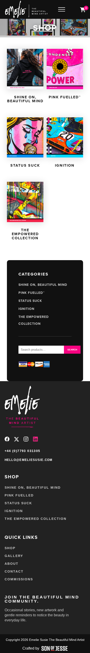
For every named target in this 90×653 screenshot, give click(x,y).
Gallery (14, 556)
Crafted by (30, 648)
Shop (10, 548)
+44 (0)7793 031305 (22, 451)
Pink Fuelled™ (31, 292)
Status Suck (30, 300)
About (11, 563)
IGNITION (26, 308)
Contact (14, 571)
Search (72, 349)
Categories (33, 274)
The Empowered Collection (35, 519)
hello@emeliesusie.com (29, 460)
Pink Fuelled (19, 495)
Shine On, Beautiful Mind (42, 284)
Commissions (19, 579)
